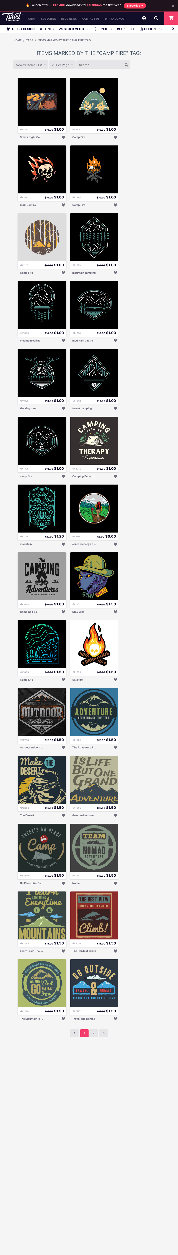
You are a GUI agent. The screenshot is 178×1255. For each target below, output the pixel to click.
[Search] (126, 64)
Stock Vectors (76, 29)
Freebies (128, 29)
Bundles (104, 29)
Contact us (91, 18)
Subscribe (48, 18)
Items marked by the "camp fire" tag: (64, 40)
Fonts (48, 29)
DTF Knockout (115, 18)
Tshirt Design (23, 29)
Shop (32, 18)
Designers (153, 29)
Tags (29, 40)
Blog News (69, 18)
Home (17, 40)
